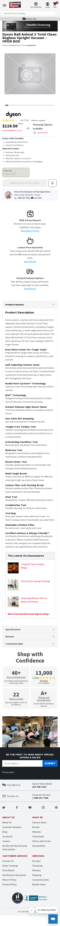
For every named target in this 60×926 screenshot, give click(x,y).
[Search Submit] (56, 13)
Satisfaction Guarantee (14, 875)
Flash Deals (38, 836)
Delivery (36, 870)
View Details (30, 261)
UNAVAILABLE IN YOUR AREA (24, 183)
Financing (37, 865)
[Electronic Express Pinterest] (56, 807)
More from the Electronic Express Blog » (29, 613)
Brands (35, 827)
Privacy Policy (9, 884)
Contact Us (8, 861)
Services (36, 861)
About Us (7, 822)
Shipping (37, 875)
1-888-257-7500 (23, 198)
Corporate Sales (40, 879)
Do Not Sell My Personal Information (14, 847)
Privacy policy (8, 772)
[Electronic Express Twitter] (3, 807)
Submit (50, 763)
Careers (6, 841)
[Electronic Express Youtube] (30, 807)
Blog (4, 831)
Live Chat (38, 198)
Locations (7, 836)
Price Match (8, 870)
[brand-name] (13, 114)
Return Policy (9, 879)
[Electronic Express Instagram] (43, 807)
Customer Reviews (11, 827)
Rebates (36, 831)
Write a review (38, 120)
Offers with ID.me (41, 841)
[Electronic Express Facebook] (16, 807)
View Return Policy (30, 230)
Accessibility (38, 845)
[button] (6, 76)
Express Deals (39, 822)
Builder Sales (39, 884)
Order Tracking (10, 865)
